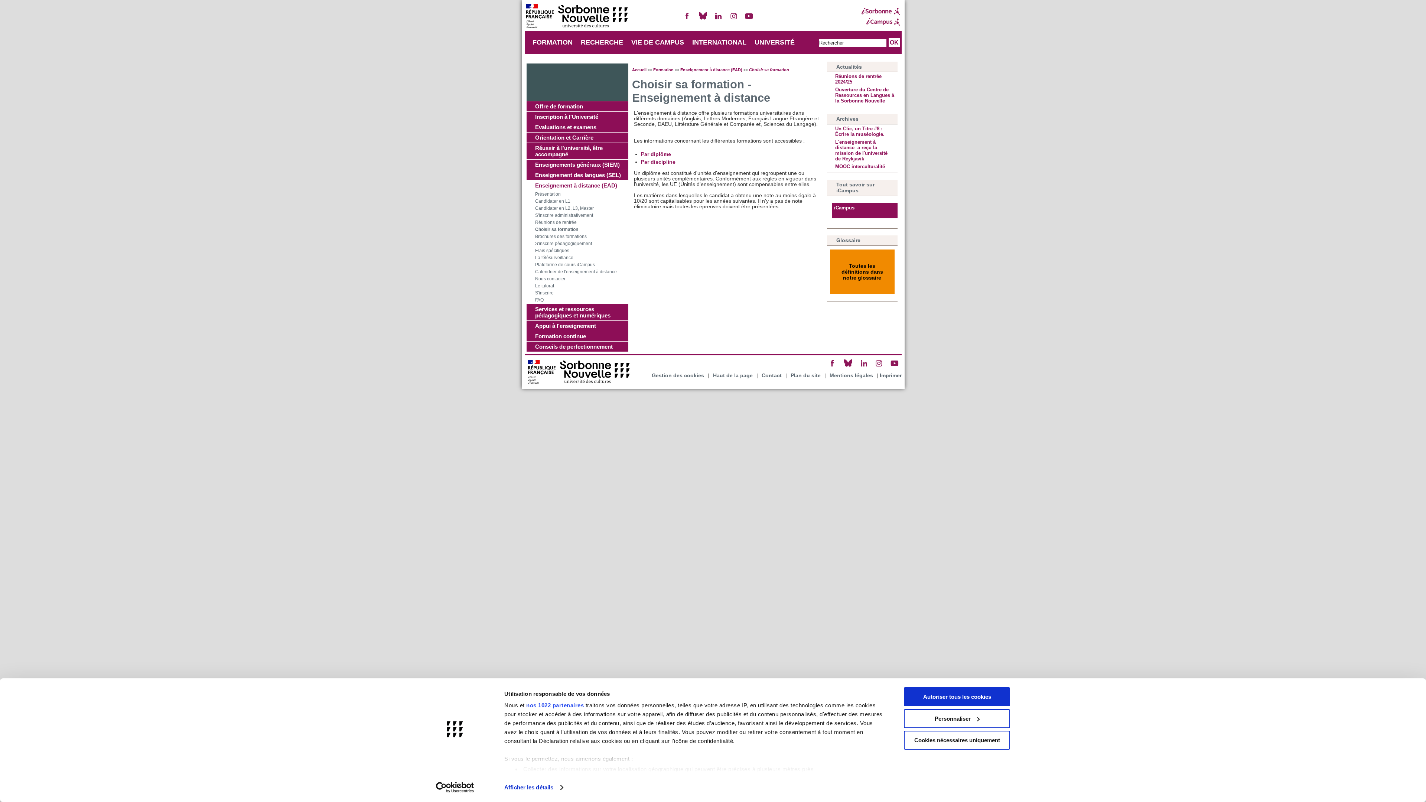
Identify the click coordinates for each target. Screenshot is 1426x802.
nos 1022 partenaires (555, 705)
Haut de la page (733, 375)
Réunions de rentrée (556, 222)
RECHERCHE (602, 42)
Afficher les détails (528, 787)
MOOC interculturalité (860, 166)
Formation (663, 70)
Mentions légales (851, 375)
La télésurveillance (554, 257)
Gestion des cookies (678, 375)
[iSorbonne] (881, 11)
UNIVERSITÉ (775, 42)
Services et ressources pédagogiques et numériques (573, 312)
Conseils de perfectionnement (574, 346)
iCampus (844, 208)
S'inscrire (544, 293)
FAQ (539, 300)
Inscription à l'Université (566, 117)
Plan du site (806, 375)
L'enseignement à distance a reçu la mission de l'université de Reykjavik (861, 150)
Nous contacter (550, 278)
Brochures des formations (561, 236)
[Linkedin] (718, 19)
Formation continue (560, 336)
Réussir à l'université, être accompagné (569, 151)
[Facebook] (687, 19)
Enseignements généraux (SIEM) (577, 165)
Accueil (639, 70)
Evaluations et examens (565, 127)
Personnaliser (953, 718)
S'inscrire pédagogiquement (563, 243)
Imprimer (891, 375)
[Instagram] (733, 19)
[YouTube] (749, 19)
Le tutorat (544, 285)
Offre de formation (559, 106)
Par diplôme (656, 154)
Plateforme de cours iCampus (565, 264)
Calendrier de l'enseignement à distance (576, 271)
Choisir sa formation (556, 229)
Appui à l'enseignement (565, 326)
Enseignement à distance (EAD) (576, 185)
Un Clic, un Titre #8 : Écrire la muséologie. (860, 131)
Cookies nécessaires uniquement (957, 740)
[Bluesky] (703, 19)
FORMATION (553, 42)
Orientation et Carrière (564, 137)
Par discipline (658, 162)
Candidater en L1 (552, 201)
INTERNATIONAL (719, 42)
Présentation (548, 194)
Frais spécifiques (552, 250)
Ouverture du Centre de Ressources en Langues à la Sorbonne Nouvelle (864, 95)
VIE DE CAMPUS (657, 42)
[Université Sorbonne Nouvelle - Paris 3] (577, 16)
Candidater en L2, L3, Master (564, 208)
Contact (772, 375)
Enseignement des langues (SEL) (578, 175)
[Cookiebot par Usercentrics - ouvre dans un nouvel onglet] (455, 787)
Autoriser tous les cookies (957, 697)
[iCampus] (881, 22)
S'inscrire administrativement (564, 215)
